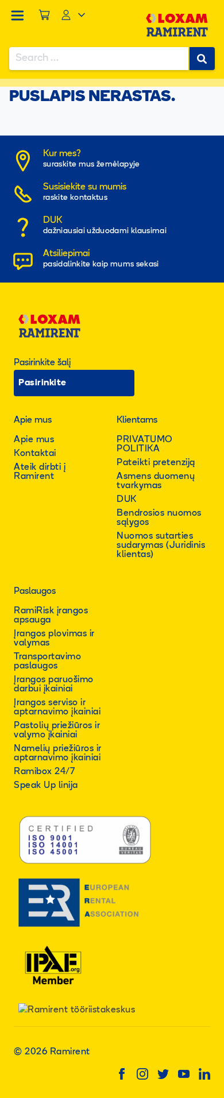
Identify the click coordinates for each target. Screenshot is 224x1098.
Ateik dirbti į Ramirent (39, 472)
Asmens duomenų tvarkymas (156, 481)
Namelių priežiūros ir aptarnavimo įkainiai (58, 753)
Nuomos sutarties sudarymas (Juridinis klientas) (161, 545)
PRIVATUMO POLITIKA (145, 444)
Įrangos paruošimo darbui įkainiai (54, 684)
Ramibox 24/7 (44, 771)
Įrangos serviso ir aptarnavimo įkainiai (57, 707)
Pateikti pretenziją (156, 462)
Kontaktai (35, 453)
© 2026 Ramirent (52, 1052)
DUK (127, 499)
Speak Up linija (46, 785)
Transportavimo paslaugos (47, 661)
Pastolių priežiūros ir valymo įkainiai (57, 730)
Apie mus (34, 439)
